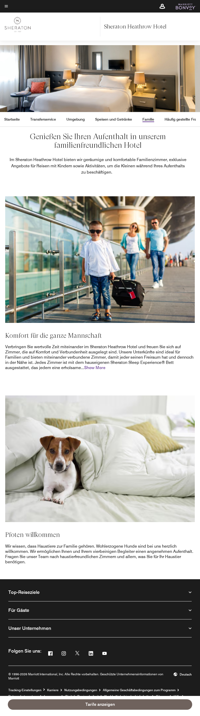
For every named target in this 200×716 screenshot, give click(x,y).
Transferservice (43, 119)
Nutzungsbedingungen (80, 690)
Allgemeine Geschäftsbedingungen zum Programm (139, 690)
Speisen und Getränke (113, 119)
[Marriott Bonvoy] (183, 6)
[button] (162, 6)
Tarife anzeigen (100, 704)
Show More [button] (94, 367)
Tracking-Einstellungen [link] (24, 690)
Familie (148, 119)
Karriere (53, 690)
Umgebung (75, 119)
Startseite (12, 119)
